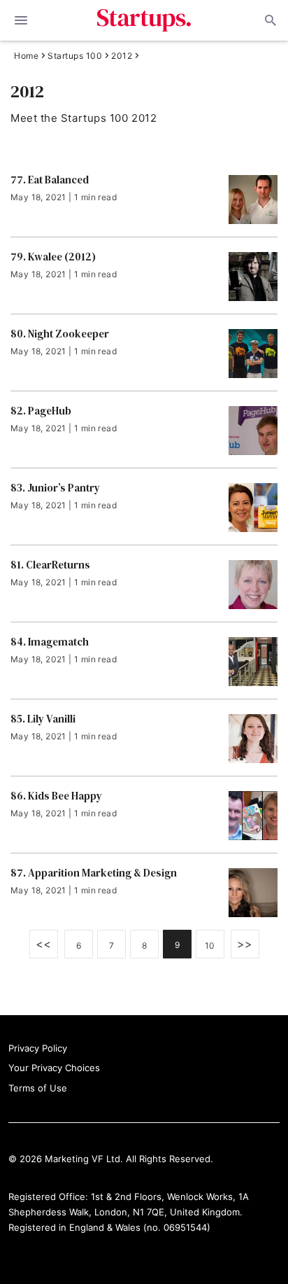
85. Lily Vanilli (42, 719)
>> (245, 944)
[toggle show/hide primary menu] (21, 20)
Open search (269, 20)
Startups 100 (75, 56)
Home (26, 56)
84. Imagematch (49, 642)
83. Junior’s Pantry (55, 488)
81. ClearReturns (50, 565)
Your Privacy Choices (54, 1067)
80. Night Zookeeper (59, 334)
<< (44, 944)
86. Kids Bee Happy (56, 796)
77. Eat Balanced (49, 180)
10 (210, 945)
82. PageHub (40, 411)
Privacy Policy (37, 1048)
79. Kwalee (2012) (53, 257)
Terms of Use (37, 1088)
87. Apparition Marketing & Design (93, 873)
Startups (144, 20)
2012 (121, 56)
